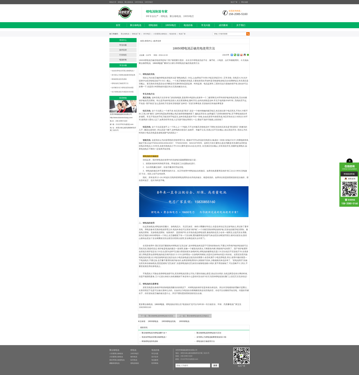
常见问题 (205, 25)
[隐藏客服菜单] (349, 165)
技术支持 (123, 50)
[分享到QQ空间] (238, 55)
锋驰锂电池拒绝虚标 (119, 79)
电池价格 (188, 25)
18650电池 (159, 304)
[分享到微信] (235, 55)
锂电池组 (153, 25)
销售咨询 (351, 179)
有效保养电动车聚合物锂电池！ (123, 71)
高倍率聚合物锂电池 (117, 360)
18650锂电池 (153, 321)
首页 (118, 25)
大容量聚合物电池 (116, 357)
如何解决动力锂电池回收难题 (123, 88)
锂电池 (133, 350)
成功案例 (223, 25)
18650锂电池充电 (169, 321)
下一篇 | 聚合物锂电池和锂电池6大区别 (157, 316)
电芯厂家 (234, 2)
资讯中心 (148, 41)
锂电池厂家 (136, 34)
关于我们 (240, 25)
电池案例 (154, 360)
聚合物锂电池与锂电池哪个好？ (154, 333)
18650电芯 (170, 25)
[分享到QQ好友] (245, 55)
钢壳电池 (133, 357)
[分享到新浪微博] (241, 55)
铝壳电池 (133, 360)
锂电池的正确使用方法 (120, 83)
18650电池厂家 (159, 63)
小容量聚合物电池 (160, 34)
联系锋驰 (154, 363)
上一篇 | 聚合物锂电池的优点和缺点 (194, 316)
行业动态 (123, 55)
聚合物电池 (135, 25)
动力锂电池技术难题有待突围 (123, 92)
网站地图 (244, 2)
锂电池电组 (134, 363)
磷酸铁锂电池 (114, 363)
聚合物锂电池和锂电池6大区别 (208, 333)
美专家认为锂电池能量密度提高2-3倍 (211, 337)
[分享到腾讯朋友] (248, 55)
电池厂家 (182, 34)
